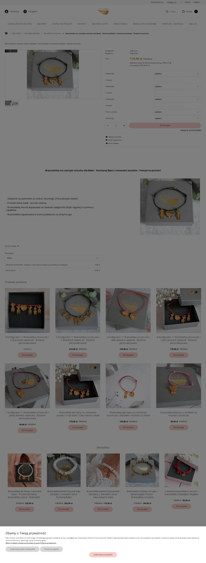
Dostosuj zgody (51, 549)
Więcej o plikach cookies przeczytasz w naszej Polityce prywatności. (31, 543)
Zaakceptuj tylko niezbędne (22, 549)
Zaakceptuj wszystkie (103, 554)
